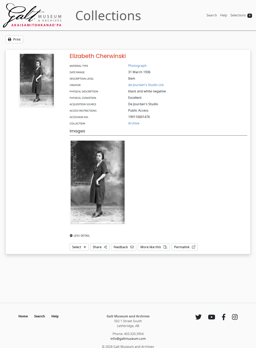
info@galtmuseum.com (128, 338)
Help (223, 15)
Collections (108, 15)
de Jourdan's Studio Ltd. (146, 85)
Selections (240, 15)
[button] (99, 247)
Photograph (137, 65)
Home (23, 316)
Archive (133, 123)
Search (212, 15)
